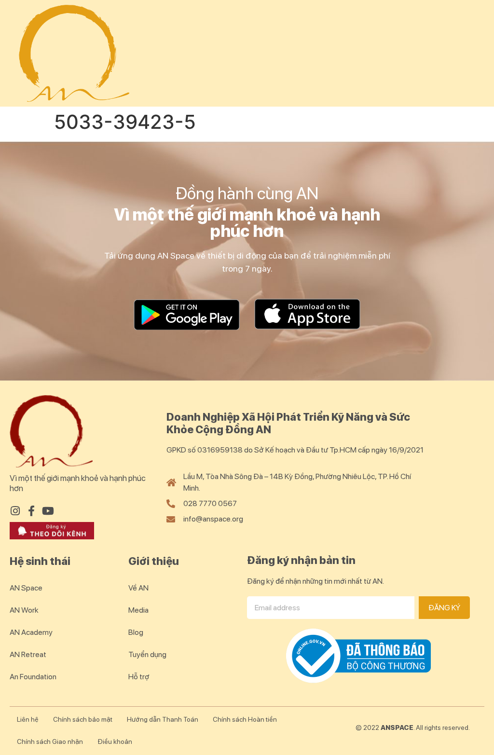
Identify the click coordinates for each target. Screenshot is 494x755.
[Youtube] (47, 511)
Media (138, 610)
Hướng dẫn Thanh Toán (162, 719)
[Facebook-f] (31, 511)
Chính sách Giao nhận (50, 741)
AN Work (24, 610)
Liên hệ (28, 719)
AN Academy (31, 632)
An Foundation (33, 676)
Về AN (138, 587)
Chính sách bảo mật (82, 719)
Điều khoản (114, 741)
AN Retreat (28, 654)
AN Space (26, 587)
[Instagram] (15, 511)
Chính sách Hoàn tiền (245, 719)
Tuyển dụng (147, 654)
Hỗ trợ (139, 676)
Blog (135, 632)
